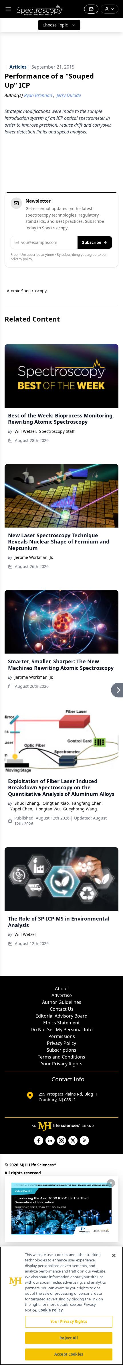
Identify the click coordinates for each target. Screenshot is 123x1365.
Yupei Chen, (21, 809)
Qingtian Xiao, (56, 803)
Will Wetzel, (26, 431)
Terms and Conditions (61, 1057)
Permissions (61, 1036)
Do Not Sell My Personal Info (62, 1029)
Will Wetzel (25, 934)
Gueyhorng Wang (80, 809)
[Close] (114, 1255)
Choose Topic (55, 25)
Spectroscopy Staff (57, 431)
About (61, 988)
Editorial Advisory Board (61, 1016)
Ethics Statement (61, 1023)
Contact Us (62, 1009)
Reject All (68, 1338)
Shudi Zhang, (27, 803)
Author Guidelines (61, 1002)
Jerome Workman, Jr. (34, 557)
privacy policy (21, 259)
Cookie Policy (50, 1310)
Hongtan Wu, (48, 809)
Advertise (61, 995)
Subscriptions (61, 1050)
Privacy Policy (61, 1043)
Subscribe (91, 242)
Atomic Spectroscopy (27, 290)
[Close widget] (111, 1183)
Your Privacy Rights (61, 1064)
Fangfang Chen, (87, 803)
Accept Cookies (68, 1354)
